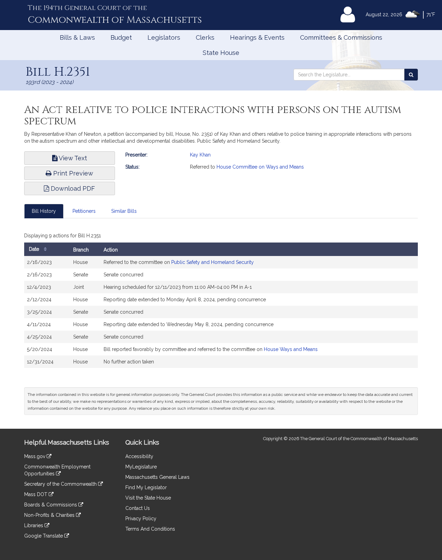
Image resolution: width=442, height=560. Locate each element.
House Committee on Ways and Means (260, 167)
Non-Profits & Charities (50, 515)
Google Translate (44, 536)
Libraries (34, 525)
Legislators (163, 37)
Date (34, 249)
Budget (121, 37)
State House (221, 52)
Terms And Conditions (150, 529)
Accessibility (139, 456)
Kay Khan (200, 155)
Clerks (205, 37)
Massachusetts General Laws (157, 477)
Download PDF (72, 188)
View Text (72, 158)
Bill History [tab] (44, 211)
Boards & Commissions (51, 504)
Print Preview (72, 173)
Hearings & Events (257, 37)
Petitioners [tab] (84, 211)
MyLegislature (141, 466)
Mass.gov (35, 456)
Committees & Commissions (341, 37)
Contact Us (137, 508)
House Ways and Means (291, 349)
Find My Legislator (146, 487)
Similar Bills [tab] (124, 211)
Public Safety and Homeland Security (212, 262)
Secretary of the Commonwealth (61, 484)
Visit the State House (148, 498)
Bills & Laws (77, 37)
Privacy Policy (140, 518)
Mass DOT (36, 494)
